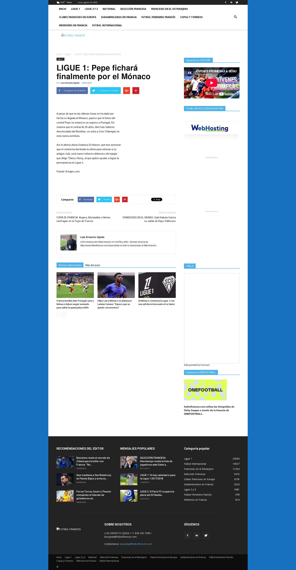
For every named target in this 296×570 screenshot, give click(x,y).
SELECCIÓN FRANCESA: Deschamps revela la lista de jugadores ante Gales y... (156, 461)
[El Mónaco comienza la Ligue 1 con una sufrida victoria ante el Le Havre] (157, 285)
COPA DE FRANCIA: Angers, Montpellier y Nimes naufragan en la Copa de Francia (83, 219)
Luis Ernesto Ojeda (70, 83)
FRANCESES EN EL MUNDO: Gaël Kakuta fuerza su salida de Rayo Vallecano (149, 219)
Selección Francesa (133, 8)
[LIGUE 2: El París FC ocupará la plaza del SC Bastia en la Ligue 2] (128, 496)
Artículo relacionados (70, 265)
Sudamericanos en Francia (119, 17)
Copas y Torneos (191, 17)
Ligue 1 (75, 8)
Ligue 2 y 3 (91, 8)
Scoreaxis (205, 365)
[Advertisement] (177, 41)
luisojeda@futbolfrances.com (136, 544)
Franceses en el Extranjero (169, 8)
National (109, 8)
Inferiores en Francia (73, 25)
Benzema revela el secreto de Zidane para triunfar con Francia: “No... (93, 461)
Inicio (62, 8)
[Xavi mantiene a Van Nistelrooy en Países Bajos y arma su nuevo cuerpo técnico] (65, 479)
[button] (235, 17)
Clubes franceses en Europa (77, 17)
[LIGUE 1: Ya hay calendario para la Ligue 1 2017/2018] (128, 479)
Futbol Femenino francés (158, 17)
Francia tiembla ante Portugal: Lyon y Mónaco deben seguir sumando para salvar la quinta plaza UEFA (75, 304)
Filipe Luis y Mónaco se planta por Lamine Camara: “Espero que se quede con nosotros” (114, 304)
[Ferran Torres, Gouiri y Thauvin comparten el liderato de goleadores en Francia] (65, 496)
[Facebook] (225, 2)
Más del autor (92, 265)
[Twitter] (236, 2)
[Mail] (231, 2)
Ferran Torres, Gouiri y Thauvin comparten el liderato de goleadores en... (93, 495)
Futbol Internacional (107, 25)
